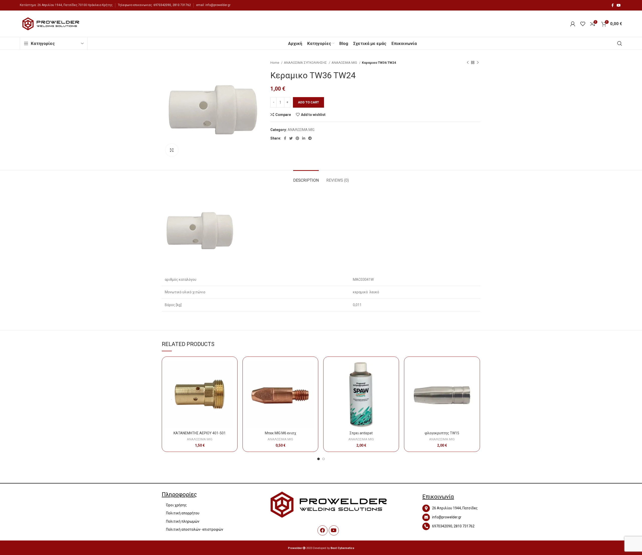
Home (275, 62)
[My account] (573, 24)
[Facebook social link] (612, 5)
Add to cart (308, 102)
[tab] (306, 177)
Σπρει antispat (361, 433)
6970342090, (162, 5)
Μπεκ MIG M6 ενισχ (280, 433)
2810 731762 (182, 5)
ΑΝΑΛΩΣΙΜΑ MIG (345, 62)
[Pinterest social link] (297, 138)
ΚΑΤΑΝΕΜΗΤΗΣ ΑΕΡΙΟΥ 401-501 (200, 433)
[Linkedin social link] (304, 138)
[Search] (620, 43)
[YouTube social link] (618, 5)
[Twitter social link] (291, 138)
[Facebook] (322, 530)
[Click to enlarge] (172, 150)
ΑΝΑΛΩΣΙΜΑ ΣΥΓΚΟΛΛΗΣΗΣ (306, 62)
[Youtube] (334, 530)
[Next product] (477, 62)
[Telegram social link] (310, 138)
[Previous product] (467, 62)
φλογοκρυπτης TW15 (442, 433)
